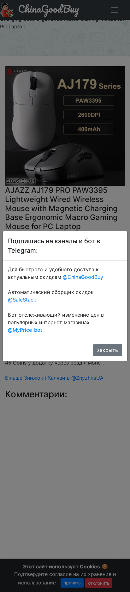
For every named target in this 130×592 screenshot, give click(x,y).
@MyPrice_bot (25, 330)
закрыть (107, 350)
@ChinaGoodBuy (83, 277)
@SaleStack (22, 299)
